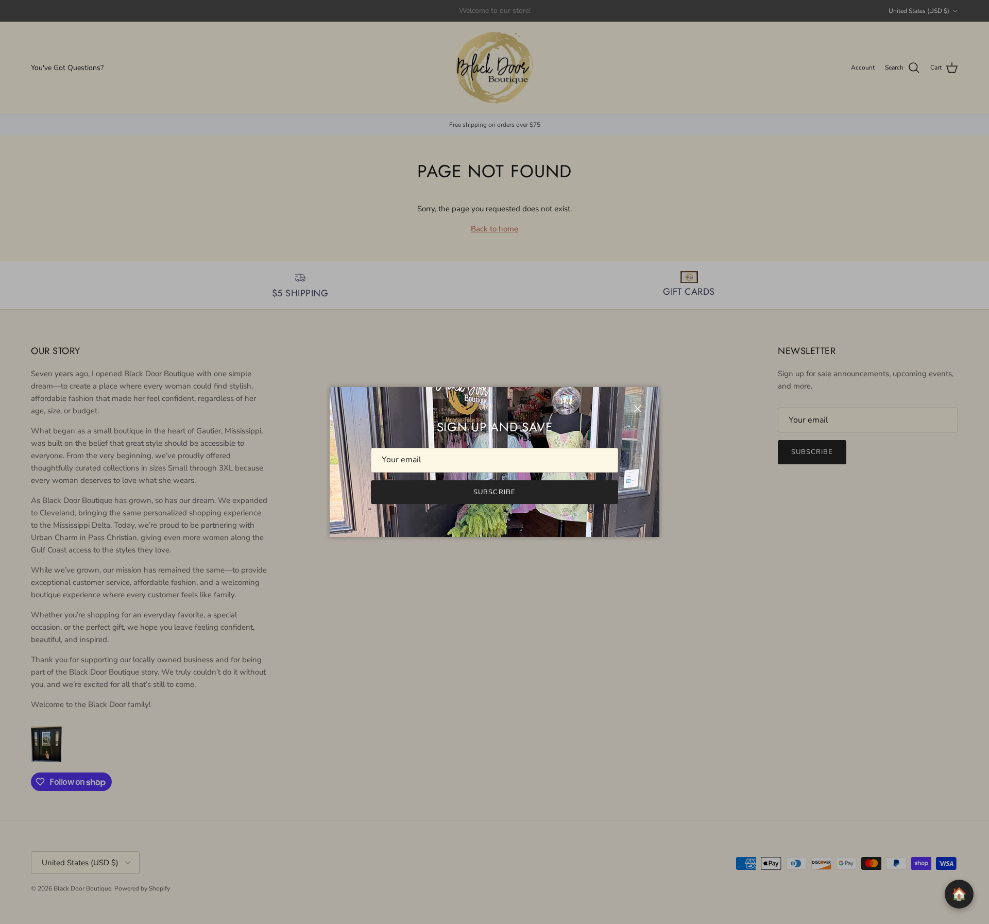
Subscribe (494, 492)
